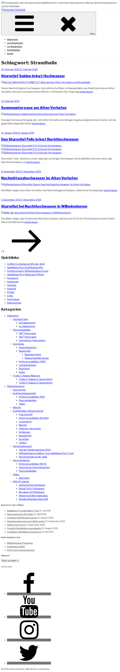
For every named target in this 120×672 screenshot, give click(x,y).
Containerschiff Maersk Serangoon (24, 532)
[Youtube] (29, 617)
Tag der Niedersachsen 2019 (35, 449)
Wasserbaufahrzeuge (37, 358)
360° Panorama (27, 337)
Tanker (23, 442)
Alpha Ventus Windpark (32, 485)
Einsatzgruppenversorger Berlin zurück (26, 521)
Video (22, 372)
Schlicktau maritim (16, 546)
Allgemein (12, 39)
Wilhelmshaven (15, 386)
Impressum (13, 299)
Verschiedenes (21, 460)
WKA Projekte (21, 481)
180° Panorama (27, 333)
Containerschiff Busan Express (22, 517)
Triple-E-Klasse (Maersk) (26, 375)
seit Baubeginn (15, 43)
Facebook (12, 278)
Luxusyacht (25, 421)
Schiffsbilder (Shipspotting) (28, 411)
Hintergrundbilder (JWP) (32, 361)
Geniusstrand (20, 319)
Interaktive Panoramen (32, 340)
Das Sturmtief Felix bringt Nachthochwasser (40, 139)
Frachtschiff (25, 414)
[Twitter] (29, 663)
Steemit (11, 288)
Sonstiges (18, 344)
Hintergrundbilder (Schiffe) (34, 418)
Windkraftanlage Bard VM (33, 499)
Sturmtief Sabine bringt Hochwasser (33, 76)
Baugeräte (25, 351)
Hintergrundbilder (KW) (32, 397)
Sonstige (24, 439)
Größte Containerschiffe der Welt (26, 264)
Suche (10, 53)
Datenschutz (14, 302)
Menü (92, 34)
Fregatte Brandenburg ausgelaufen (24, 528)
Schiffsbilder (13, 50)
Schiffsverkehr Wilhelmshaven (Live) (27, 271)
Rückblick (24, 368)
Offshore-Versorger (30, 428)
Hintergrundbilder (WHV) (33, 464)
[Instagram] (29, 640)
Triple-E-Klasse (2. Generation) (36, 382)
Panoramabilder (22, 330)
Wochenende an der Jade (33, 456)
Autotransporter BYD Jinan (20, 514)
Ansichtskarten (27, 347)
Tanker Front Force (16, 525)
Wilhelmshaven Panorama (20, 543)
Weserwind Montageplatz (33, 495)
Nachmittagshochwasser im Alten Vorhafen (39, 178)
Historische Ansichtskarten (34, 467)
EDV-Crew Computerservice (21, 550)
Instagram (13, 281)
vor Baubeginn (14, 46)
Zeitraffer (24, 478)
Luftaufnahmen (27, 365)
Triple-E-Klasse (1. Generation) (35, 379)
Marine (17, 407)
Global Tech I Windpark (31, 488)
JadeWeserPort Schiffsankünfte (25, 267)
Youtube (11, 285)
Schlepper (24, 432)
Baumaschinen (33, 354)
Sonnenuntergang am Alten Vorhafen (33, 108)
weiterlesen (86, 91)
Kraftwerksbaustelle (24, 393)
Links (10, 295)
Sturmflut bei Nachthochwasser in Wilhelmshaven (44, 206)
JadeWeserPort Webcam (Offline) (25, 274)
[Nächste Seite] (26, 251)
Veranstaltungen (22, 446)
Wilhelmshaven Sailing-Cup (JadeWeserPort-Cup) (46, 453)
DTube (10, 292)
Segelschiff (25, 435)
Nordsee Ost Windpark (31, 492)
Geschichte (19, 389)
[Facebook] (29, 593)
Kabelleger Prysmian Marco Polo (23, 510)
